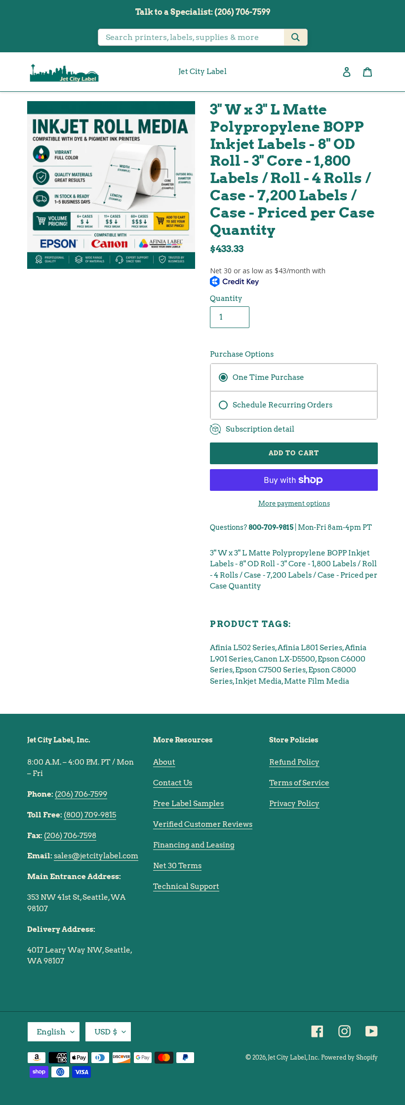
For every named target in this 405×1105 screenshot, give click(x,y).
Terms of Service (299, 782)
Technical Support (186, 886)
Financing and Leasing (194, 845)
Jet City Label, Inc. (294, 1057)
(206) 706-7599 (81, 794)
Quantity (226, 298)
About (164, 762)
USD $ (105, 1031)
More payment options (294, 503)
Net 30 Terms (177, 865)
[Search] (295, 37)
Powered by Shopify (349, 1057)
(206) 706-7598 (70, 835)
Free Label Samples (188, 803)
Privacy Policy (294, 803)
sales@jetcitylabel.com (96, 855)
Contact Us (172, 782)
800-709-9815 (270, 527)
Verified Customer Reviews (202, 824)
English (51, 1031)
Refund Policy (294, 762)
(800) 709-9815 (90, 814)
